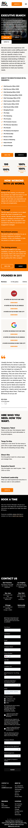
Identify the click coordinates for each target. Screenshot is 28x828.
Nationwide (18, 814)
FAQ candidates (5, 807)
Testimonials (18, 789)
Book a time (6, 37)
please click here (17, 514)
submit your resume (18, 516)
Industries (17, 791)
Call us (17, 37)
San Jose (17, 813)
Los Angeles (18, 805)
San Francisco (18, 804)
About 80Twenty (19, 787)
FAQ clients (4, 805)
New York (17, 807)
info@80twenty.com (6, 787)
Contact (21, 266)
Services (17, 794)
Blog (2, 804)
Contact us (6, 41)
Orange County (19, 811)
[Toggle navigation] (26, 4)
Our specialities (19, 786)
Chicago (17, 809)
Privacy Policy (18, 796)
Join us (17, 793)
